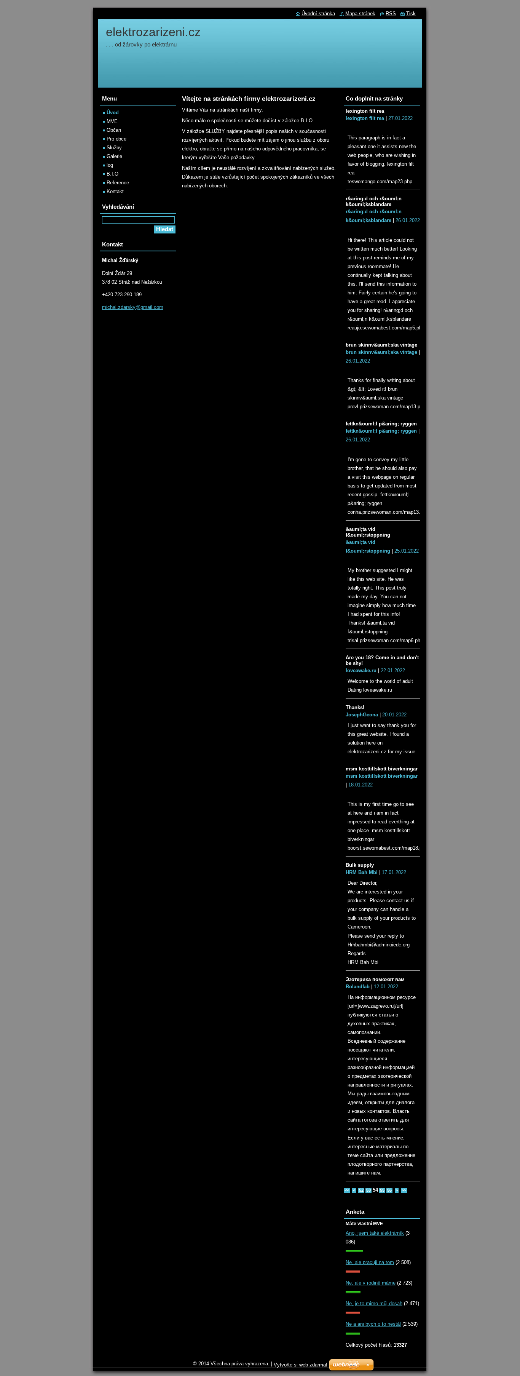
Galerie (114, 156)
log (110, 165)
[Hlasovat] (354, 1250)
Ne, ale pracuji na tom (370, 1262)
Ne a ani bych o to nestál (373, 1324)
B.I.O (112, 174)
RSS (391, 13)
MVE (112, 121)
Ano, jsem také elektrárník (375, 1233)
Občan (114, 130)
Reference (118, 182)
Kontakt (115, 191)
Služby (114, 147)
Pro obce (116, 139)
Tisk (411, 13)
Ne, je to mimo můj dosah (374, 1303)
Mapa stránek (360, 13)
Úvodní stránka (318, 13)
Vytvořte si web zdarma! (300, 1365)
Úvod (113, 112)
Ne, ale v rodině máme (371, 1283)
